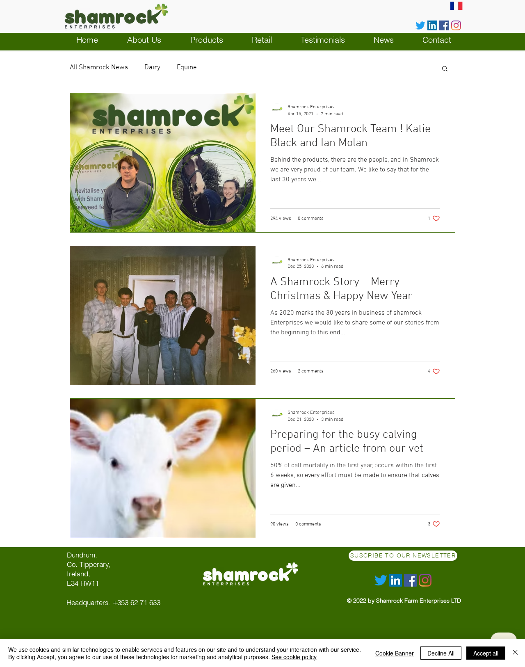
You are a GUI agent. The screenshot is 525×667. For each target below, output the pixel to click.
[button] (445, 69)
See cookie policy (294, 657)
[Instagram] (456, 25)
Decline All (440, 653)
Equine (187, 68)
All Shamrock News (99, 68)
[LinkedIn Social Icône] (432, 25)
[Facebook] (444, 25)
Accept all (485, 653)
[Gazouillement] (420, 25)
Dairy (152, 68)
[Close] (515, 653)
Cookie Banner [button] (394, 653)
